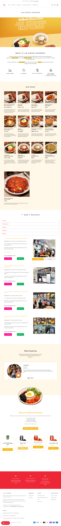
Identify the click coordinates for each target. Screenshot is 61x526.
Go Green (30, 497)
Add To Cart (8, 449)
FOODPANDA (8, 258)
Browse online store (30, 428)
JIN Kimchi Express (41, 495)
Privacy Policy (53, 497)
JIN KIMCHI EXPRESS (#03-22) (37, 259)
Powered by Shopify (16, 522)
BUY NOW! (36, 1)
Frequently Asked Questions (42, 497)
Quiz (38, 499)
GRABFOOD (20, 258)
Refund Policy (53, 499)
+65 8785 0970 (21, 506)
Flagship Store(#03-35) (50, 259)
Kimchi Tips (39, 501)
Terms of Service (54, 495)
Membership (31, 495)
